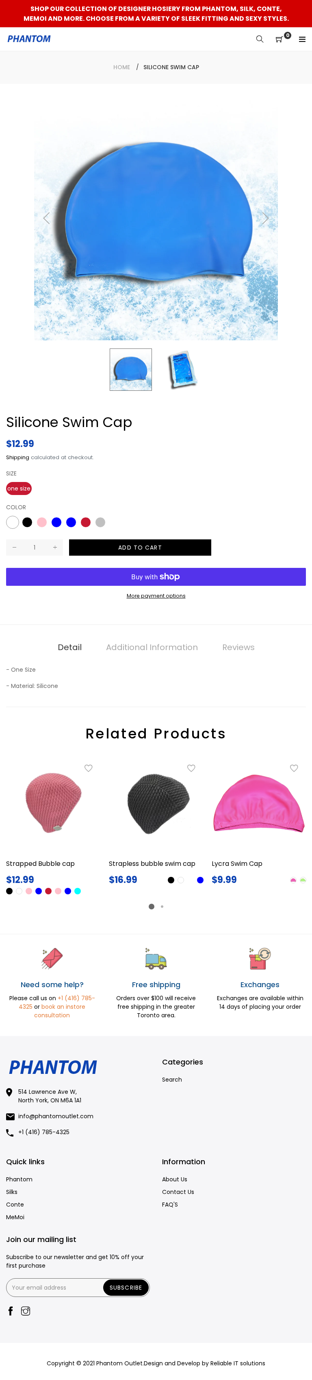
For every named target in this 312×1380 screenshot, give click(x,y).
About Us (174, 1179)
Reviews (238, 647)
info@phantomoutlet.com (55, 1116)
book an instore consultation (59, 1011)
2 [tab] (162, 906)
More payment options (156, 595)
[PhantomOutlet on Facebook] (10, 1312)
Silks (11, 1192)
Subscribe (126, 1288)
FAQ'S (170, 1204)
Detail (70, 647)
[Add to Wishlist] (88, 768)
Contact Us (178, 1192)
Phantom (19, 1179)
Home (121, 67)
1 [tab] (151, 906)
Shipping (17, 457)
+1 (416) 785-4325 (43, 1132)
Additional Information (152, 647)
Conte (15, 1204)
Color (16, 507)
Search (172, 1080)
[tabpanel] (53, 826)
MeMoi (15, 1217)
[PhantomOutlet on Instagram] (25, 1312)
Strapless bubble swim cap (152, 863)
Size (11, 473)
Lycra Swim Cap (237, 863)
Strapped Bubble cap (40, 863)
